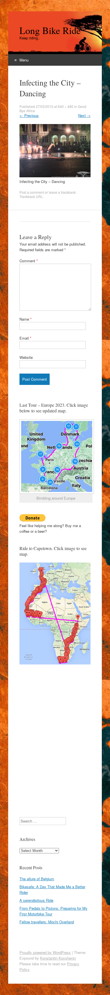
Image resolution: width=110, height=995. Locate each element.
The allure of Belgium (36, 878)
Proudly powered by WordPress (45, 952)
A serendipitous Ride (36, 900)
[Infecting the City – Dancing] (55, 175)
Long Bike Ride (50, 30)
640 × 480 (65, 106)
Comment (28, 260)
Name (25, 319)
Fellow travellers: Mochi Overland (46, 921)
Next (84, 115)
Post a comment (31, 192)
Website (26, 357)
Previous (29, 115)
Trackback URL (31, 196)
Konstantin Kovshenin (58, 958)
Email (25, 338)
